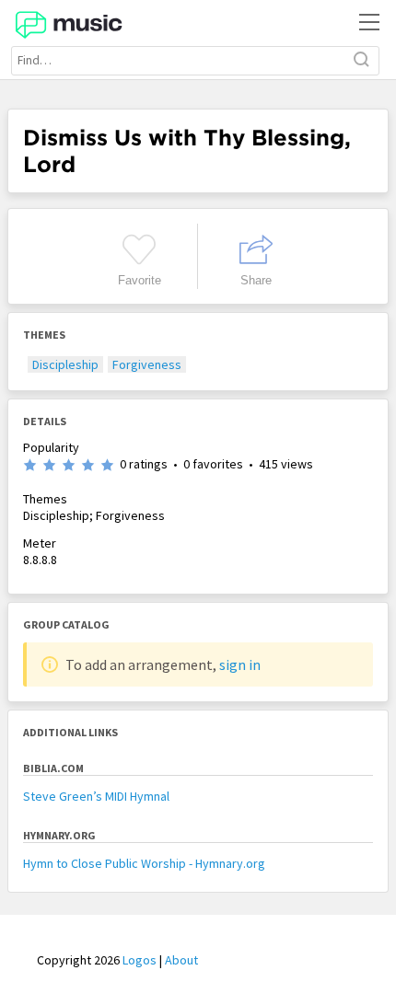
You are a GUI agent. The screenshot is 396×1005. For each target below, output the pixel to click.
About (181, 960)
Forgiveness (146, 364)
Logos (139, 960)
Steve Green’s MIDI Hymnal (96, 796)
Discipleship (65, 364)
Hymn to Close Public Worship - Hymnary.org (144, 863)
